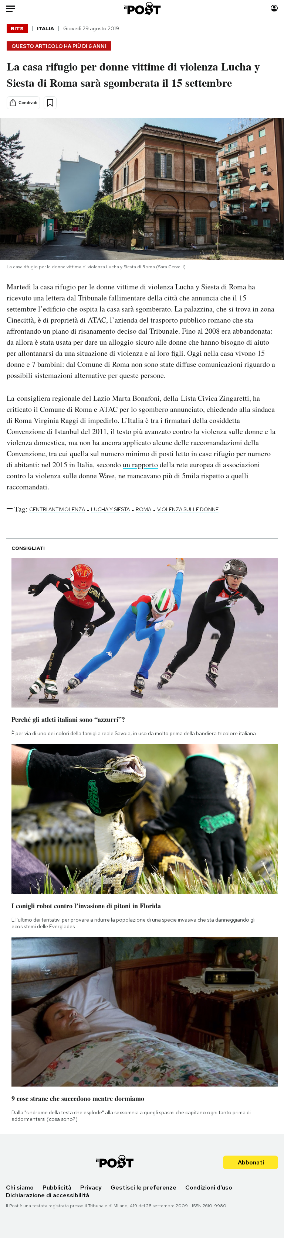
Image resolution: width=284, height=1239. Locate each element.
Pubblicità (57, 1187)
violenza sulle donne (188, 509)
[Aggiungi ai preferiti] (50, 103)
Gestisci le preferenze (143, 1187)
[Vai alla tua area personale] (274, 8)
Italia (45, 28)
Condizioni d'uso (208, 1187)
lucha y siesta (110, 509)
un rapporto (140, 464)
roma (143, 509)
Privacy (91, 1187)
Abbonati (251, 1162)
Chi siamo (20, 1187)
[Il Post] (142, 8)
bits (17, 28)
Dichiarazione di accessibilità (47, 1195)
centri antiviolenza (57, 509)
